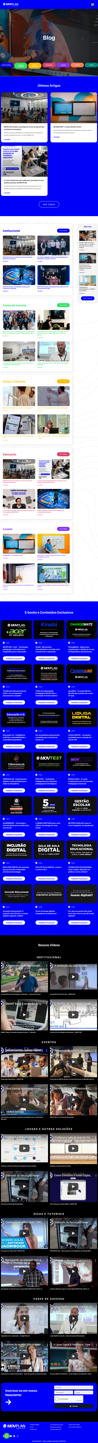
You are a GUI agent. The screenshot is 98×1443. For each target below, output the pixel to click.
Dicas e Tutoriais (14, 381)
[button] (92, 4)
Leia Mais (7, 139)
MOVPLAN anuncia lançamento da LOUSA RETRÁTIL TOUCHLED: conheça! (85, 267)
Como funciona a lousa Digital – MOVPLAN (63, 1204)
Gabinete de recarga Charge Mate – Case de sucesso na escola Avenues (24, 1374)
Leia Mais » (6, 261)
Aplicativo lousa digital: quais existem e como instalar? (17, 408)
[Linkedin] (14, 1436)
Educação (9, 454)
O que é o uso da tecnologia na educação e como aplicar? (52, 408)
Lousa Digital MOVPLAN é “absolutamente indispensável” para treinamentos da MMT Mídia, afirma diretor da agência (53, 333)
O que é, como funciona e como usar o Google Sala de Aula (53, 436)
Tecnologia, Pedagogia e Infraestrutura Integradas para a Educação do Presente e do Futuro (52, 257)
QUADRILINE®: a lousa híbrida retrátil (67, 127)
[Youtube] (11, 1436)
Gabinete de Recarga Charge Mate (12, 1204)
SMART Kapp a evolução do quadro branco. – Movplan (18, 1032)
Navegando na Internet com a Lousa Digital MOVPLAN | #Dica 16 (21, 1289)
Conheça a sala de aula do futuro (60, 1166)
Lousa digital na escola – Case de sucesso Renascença (67, 1336)
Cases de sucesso (15, 305)
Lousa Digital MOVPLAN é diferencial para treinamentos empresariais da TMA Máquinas (18, 363)
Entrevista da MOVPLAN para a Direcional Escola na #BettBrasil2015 (72, 1079)
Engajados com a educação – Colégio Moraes (15, 1336)
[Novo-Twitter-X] (18, 1436)
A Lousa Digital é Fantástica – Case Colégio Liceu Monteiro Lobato (71, 1374)
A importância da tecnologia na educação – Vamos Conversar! (21, 994)
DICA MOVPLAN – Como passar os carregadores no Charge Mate (70, 1251)
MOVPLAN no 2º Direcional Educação (62, 1117)
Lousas (7, 529)
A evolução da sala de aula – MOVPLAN (62, 994)
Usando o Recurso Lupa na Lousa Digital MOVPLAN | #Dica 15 (69, 1289)
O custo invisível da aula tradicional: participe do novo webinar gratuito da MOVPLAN (52, 481)
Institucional (11, 230)
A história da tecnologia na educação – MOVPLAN (66, 1032)
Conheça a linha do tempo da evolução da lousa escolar (18, 1166)
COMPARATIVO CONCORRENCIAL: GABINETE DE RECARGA (87, 289)
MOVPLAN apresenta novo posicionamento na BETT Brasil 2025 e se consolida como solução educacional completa (18, 332)
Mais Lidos (87, 227)
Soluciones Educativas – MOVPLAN (12, 1079)
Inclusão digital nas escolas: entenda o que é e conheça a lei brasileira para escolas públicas (87, 245)
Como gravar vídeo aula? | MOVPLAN (13, 1251)
